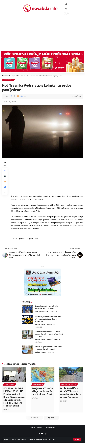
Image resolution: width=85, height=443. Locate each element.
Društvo (37, 324)
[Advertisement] (42, 32)
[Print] (21, 96)
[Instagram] (45, 433)
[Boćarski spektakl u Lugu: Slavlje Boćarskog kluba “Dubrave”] (27, 309)
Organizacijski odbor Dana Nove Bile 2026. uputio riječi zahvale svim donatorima (48, 319)
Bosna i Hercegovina (68, 384)
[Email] (18, 96)
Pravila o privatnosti (35, 439)
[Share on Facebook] (11, 96)
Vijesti (43, 324)
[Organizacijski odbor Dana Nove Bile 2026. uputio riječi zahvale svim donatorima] (27, 319)
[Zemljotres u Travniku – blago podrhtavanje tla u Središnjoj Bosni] (42, 374)
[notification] (73, 9)
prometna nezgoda (26, 238)
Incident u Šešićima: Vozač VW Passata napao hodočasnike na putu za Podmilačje (70, 392)
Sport (46, 311)
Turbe (36, 238)
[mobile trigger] (4, 8)
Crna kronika (8, 80)
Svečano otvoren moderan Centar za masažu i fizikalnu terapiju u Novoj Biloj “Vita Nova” (49, 334)
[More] (24, 96)
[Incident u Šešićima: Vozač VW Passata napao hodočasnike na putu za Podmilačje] (71, 374)
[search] (73, 4)
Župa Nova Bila (50, 324)
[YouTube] (42, 433)
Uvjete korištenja (49, 439)
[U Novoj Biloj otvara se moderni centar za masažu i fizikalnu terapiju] (27, 350)
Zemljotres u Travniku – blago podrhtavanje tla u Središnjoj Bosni (42, 391)
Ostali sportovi (39, 311)
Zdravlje (48, 339)
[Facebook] (39, 433)
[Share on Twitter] (14, 96)
